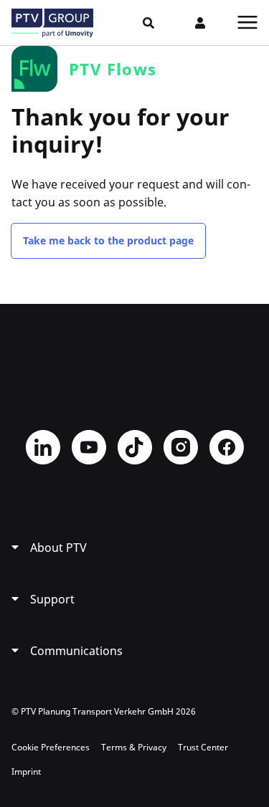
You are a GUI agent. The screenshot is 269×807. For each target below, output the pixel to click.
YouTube (89, 447)
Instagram (181, 447)
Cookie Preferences (50, 747)
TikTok (135, 447)
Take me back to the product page (108, 240)
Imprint (26, 771)
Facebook (226, 447)
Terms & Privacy (133, 747)
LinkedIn (43, 447)
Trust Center (203, 747)
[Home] (52, 23)
